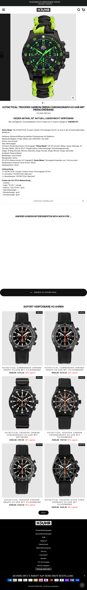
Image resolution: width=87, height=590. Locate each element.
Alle (43, 512)
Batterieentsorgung (43, 548)
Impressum (43, 555)
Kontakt (43, 558)
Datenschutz (43, 544)
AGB (43, 537)
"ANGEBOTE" (73, 122)
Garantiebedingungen (43, 534)
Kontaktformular (43, 201)
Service (43, 551)
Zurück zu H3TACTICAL (45, 292)
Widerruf (43, 541)
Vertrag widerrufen (44, 569)
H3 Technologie (43, 562)
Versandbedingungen (44, 530)
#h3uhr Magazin (43, 565)
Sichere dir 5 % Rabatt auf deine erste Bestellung (43, 575)
